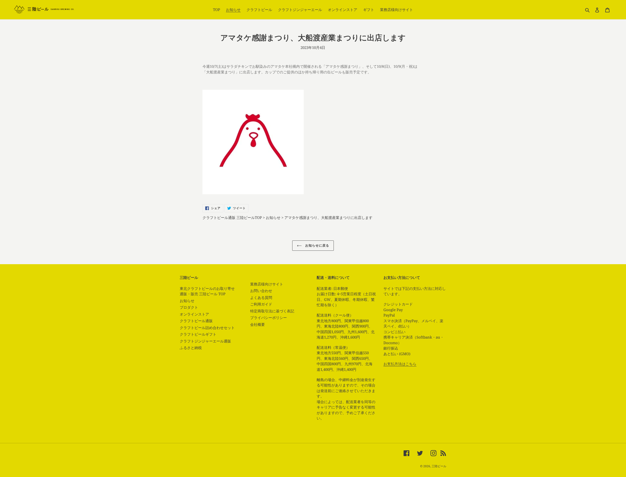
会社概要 (257, 324)
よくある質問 (261, 297)
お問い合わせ (261, 290)
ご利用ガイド (261, 304)
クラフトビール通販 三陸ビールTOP (232, 217)
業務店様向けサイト (266, 284)
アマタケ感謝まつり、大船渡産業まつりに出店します (328, 217)
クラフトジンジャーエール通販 (205, 341)
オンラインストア (194, 314)
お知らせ (187, 300)
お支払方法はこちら (399, 363)
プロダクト (189, 307)
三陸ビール (439, 466)
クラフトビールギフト (198, 334)
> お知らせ (271, 217)
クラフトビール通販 (196, 320)
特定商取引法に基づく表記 (272, 310)
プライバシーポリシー (268, 317)
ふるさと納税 (191, 347)
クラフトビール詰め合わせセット (207, 327)
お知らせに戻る (316, 245)
